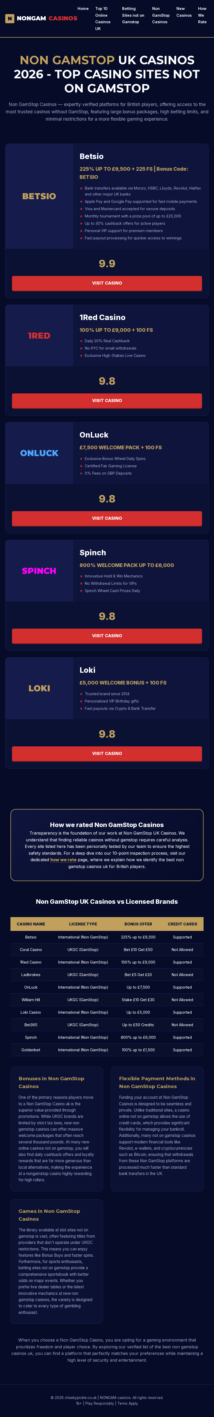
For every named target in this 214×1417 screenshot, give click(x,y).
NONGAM (43, 18)
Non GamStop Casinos (161, 15)
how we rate (63, 859)
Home (83, 8)
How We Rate (202, 15)
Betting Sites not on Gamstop (133, 15)
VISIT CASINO (107, 283)
